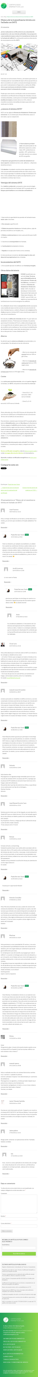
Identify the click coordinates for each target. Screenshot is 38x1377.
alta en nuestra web (30, 451)
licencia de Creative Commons (24, 1330)
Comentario (4, 1193)
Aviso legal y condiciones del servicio (15, 1362)
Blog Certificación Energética (13, 1353)
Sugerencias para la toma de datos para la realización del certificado (10, 490)
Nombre (3, 1216)
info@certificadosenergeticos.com (12, 1328)
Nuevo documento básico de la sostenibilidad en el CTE (16, 1287)
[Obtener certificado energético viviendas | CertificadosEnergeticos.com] (13, 1320)
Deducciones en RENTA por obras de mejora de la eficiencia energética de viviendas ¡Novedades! (17, 1290)
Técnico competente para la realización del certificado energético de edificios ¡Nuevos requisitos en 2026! (18, 1275)
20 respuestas (5, 27)
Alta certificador (9, 1344)
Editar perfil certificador (11, 1347)
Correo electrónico (6, 1223)
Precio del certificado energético (14, 1341)
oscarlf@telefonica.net (13, 678)
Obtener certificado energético (14, 1338)
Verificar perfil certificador (12, 1350)
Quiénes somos (8, 1356)
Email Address (5, 1244)
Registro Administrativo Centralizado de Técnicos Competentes (18, 1267)
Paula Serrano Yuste (14, 484)
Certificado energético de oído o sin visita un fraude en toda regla (19, 1294)
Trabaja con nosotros (11, 1359)
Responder (4, 527)
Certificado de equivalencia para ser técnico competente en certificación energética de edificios (18, 1283)
